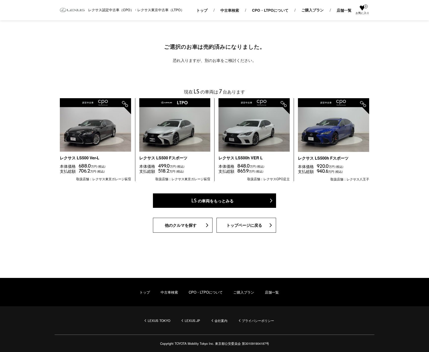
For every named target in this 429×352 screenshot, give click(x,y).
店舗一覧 (344, 10)
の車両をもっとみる (212, 200)
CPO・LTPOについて (270, 10)
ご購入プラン (312, 10)
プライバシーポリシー (258, 320)
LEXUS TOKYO (159, 320)
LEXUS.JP (192, 320)
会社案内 (220, 320)
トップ (202, 10)
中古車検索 (229, 10)
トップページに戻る (244, 225)
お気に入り (362, 10)
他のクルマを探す (181, 225)
